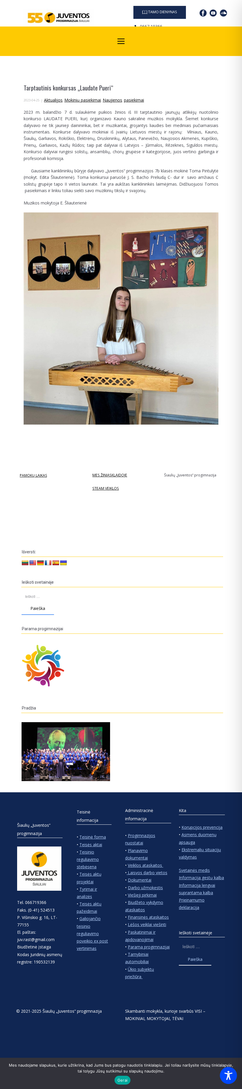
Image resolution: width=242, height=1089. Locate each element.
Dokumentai (139, 880)
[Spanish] (55, 563)
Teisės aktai (90, 844)
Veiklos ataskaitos (145, 865)
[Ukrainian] (63, 563)
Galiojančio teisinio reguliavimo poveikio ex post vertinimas (92, 933)
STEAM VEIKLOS (105, 488)
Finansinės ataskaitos (148, 917)
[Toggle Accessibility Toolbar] (228, 1075)
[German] (40, 563)
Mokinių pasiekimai (82, 100)
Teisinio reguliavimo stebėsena (88, 859)
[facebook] (203, 12)
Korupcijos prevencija (202, 827)
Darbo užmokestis (145, 887)
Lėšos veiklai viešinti (147, 924)
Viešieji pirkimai (142, 895)
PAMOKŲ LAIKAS (33, 475)
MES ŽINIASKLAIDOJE (109, 475)
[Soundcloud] (223, 12)
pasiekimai (134, 100)
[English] (32, 563)
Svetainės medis (194, 870)
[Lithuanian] (25, 563)
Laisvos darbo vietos (147, 872)
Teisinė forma (92, 837)
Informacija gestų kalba (201, 877)
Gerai (122, 1080)
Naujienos (112, 100)
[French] (48, 563)
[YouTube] (213, 12)
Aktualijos (53, 100)
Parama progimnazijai (149, 947)
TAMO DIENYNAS (162, 11)
